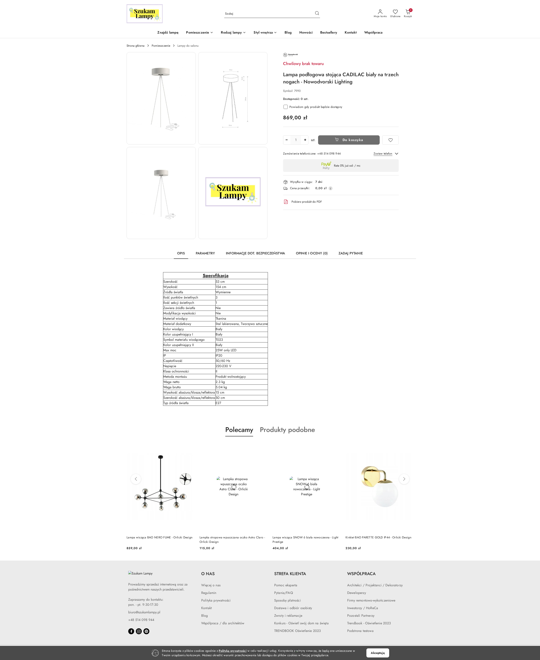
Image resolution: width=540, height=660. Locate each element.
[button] (199, 32)
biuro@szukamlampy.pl (144, 612)
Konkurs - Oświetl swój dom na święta (301, 623)
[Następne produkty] (404, 479)
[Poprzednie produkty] (136, 479)
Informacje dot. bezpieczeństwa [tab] (255, 253)
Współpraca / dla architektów (222, 623)
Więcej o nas (210, 585)
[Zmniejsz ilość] (286, 140)
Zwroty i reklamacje (288, 615)
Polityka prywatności (216, 600)
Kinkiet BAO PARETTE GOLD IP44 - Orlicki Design (378, 537)
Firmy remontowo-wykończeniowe (371, 600)
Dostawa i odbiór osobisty (293, 608)
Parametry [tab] (205, 253)
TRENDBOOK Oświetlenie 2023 (297, 630)
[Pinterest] (146, 631)
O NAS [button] (208, 574)
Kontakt (206, 608)
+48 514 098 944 (141, 619)
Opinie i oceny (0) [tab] (312, 253)
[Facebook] (131, 631)
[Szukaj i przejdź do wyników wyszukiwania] (317, 14)
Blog (204, 615)
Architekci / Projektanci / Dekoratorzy (375, 585)
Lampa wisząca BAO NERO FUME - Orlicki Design (159, 537)
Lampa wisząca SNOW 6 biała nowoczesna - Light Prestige (305, 539)
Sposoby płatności (287, 600)
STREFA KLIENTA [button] (290, 574)
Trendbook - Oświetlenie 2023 (369, 623)
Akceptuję (378, 653)
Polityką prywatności (233, 651)
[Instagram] (139, 631)
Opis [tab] (181, 253)
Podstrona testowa (360, 630)
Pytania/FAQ (283, 592)
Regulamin (208, 592)
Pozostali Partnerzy (360, 615)
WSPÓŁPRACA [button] (361, 574)
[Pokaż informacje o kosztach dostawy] (330, 188)
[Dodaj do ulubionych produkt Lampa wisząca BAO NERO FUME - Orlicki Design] (189, 446)
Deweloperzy (356, 592)
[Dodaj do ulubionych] (390, 140)
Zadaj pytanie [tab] (351, 253)
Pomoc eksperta (285, 585)
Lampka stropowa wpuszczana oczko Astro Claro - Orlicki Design (232, 539)
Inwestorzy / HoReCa (362, 608)
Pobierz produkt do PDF (307, 202)
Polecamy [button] (239, 430)
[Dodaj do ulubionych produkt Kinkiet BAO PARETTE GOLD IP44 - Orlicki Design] (408, 446)
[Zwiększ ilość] (305, 140)
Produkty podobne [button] (287, 430)
